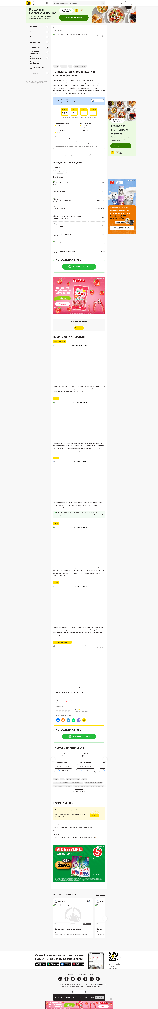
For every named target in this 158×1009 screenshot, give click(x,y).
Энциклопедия (35, 47)
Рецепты (33, 27)
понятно (99, 997)
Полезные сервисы (37, 37)
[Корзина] (121, 3)
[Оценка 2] (60, 710)
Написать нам (80, 992)
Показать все (79, 791)
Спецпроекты (35, 32)
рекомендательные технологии (79, 997)
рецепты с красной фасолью (62, 786)
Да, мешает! (79, 328)
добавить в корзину (81, 267)
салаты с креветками (73, 779)
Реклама (99, 35)
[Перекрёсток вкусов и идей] (47, 58)
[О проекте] (47, 73)
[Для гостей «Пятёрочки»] (47, 52)
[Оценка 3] (63, 710)
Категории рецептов (91, 986)
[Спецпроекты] (47, 32)
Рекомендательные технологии (76, 986)
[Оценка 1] (57, 710)
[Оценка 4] (66, 710)
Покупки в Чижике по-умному (37, 63)
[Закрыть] (105, 984)
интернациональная (61, 138)
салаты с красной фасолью (93, 782)
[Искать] (103, 3)
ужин (62, 779)
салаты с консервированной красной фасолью (68, 782)
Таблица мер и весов (82, 155)
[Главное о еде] (47, 42)
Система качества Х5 (37, 68)
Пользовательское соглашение (91, 984)
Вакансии (64, 986)
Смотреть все (100, 895)
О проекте (34, 73)
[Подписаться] (89, 901)
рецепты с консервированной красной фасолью (88, 786)
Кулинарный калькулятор (62, 155)
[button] (53, 759)
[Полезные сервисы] (47, 37)
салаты (56, 779)
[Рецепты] (47, 27)
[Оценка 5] (69, 710)
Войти (94, 815)
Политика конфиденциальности (73, 984)
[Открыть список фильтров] (98, 3)
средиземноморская (73, 138)
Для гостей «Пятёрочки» (35, 52)
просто (84, 779)
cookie (93, 997)
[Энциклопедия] (47, 47)
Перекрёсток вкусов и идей (35, 57)
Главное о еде (35, 42)
